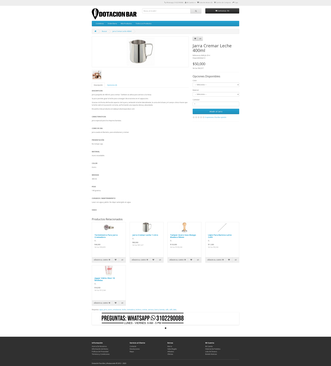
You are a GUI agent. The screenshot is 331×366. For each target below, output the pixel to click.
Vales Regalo (172, 349)
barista (162, 309)
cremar (144, 309)
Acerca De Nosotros (99, 346)
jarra (105, 309)
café (170, 309)
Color (195, 80)
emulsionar (117, 309)
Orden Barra (112, 23)
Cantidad (196, 100)
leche (124, 309)
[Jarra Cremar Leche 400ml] (140, 51)
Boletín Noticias (211, 354)
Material (196, 90)
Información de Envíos (100, 349)
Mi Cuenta (209, 346)
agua (101, 309)
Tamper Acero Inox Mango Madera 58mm (183, 236)
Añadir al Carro (215, 111)
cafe (166, 309)
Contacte (133, 346)
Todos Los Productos (143, 23)
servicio (151, 309)
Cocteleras (100, 23)
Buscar (104, 31)
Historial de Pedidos (212, 349)
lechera (138, 309)
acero (110, 309)
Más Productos (126, 23)
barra (157, 309)
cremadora (131, 309)
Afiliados (170, 351)
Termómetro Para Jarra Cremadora (106, 236)
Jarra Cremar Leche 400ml (121, 31)
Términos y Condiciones (101, 354)
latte (174, 309)
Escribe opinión (220, 117)
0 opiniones (209, 117)
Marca (169, 346)
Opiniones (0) (112, 85)
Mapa (132, 351)
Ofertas (170, 354)
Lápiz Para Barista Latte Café (220, 236)
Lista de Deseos (211, 351)
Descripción (98, 85)
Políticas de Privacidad (100, 351)
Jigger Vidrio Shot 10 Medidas (105, 279)
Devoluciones (135, 349)
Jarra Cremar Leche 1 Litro (145, 235)
